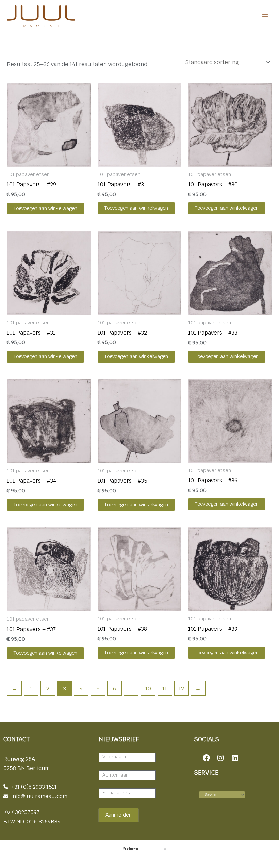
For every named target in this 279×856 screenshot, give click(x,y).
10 (148, 688)
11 (164, 688)
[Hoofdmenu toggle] (265, 16)
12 (181, 688)
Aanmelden (118, 815)
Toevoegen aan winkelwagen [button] (45, 208)
